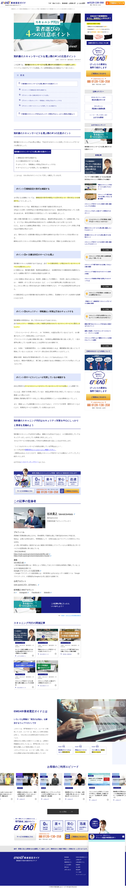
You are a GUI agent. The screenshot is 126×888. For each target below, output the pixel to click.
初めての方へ (56, 3)
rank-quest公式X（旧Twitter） (26, 585)
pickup (62, 615)
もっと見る (63, 811)
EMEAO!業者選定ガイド (82, 857)
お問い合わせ (67, 869)
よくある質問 (81, 3)
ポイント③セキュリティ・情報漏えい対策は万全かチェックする (42, 100)
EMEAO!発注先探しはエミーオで (58, 886)
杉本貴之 (60, 513)
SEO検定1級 (19, 563)
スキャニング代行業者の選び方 (73, 615)
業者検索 (65, 3)
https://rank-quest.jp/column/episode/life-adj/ (31, 554)
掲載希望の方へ (68, 862)
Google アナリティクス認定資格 (26, 571)
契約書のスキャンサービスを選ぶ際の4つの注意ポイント (39, 84)
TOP (49, 3)
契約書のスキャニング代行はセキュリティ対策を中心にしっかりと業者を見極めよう (48, 114)
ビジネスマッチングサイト (29, 462)
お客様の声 (72, 3)
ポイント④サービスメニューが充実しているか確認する (39, 106)
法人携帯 (78, 867)
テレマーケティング (81, 874)
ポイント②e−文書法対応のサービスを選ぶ (35, 95)
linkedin (47, 592)
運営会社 (66, 867)
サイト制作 (78, 872)
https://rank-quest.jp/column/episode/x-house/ (32, 556)
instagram (23, 592)
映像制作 (78, 864)
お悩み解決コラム (80, 862)
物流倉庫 (78, 869)
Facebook (35, 592)
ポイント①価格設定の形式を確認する (34, 90)
